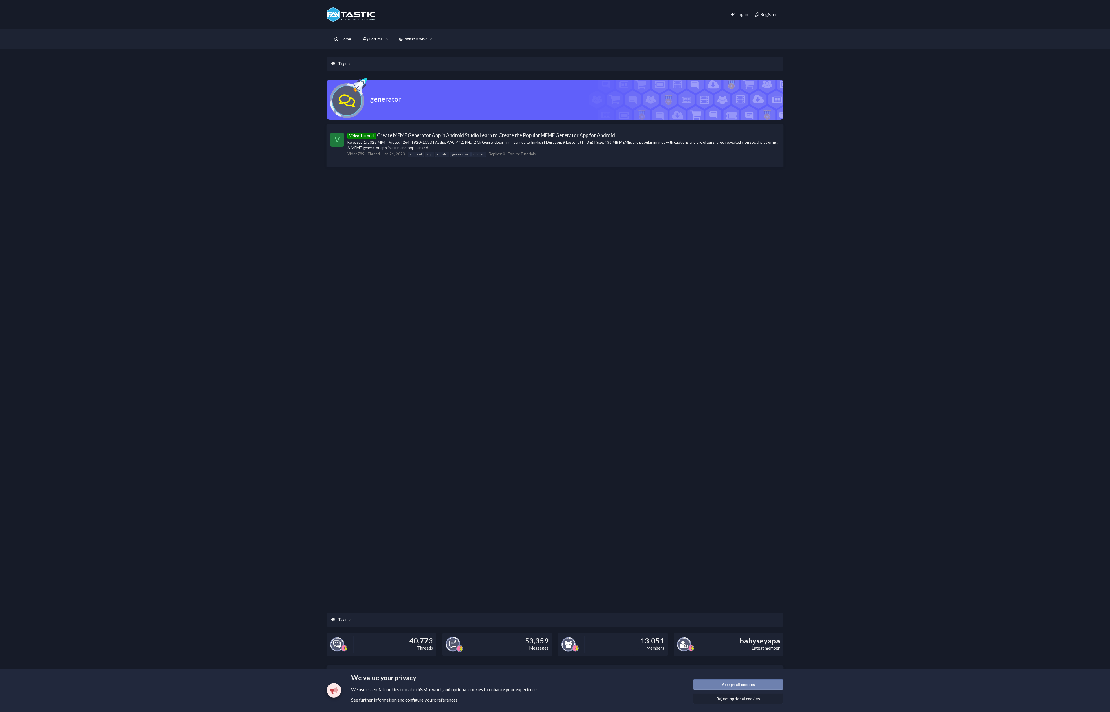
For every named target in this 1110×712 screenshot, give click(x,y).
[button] (387, 39)
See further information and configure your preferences (404, 699)
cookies (391, 689)
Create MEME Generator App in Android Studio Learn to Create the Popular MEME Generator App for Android (482, 135)
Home (346, 38)
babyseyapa (760, 640)
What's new (416, 38)
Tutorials (528, 154)
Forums (376, 38)
